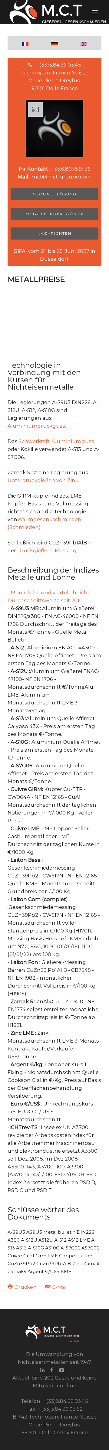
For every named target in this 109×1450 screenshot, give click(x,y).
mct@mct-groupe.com (61, 177)
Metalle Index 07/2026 (54, 213)
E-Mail (59, 1287)
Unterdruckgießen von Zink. (43, 480)
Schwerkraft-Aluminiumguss (56, 441)
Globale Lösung (55, 194)
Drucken (25, 1287)
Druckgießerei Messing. (47, 550)
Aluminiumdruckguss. (37, 426)
